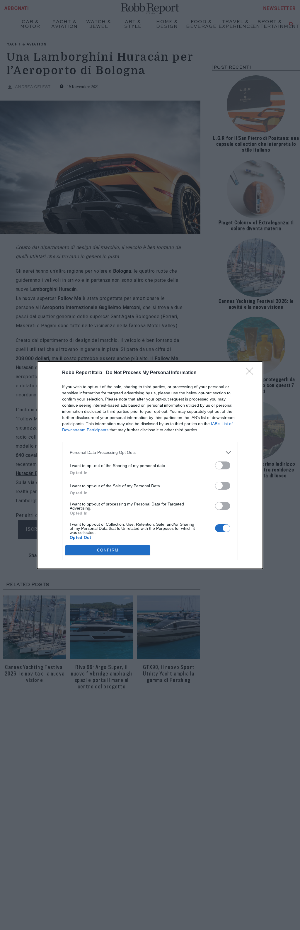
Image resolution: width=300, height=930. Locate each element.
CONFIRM (108, 550)
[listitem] (150, 452)
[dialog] (150, 465)
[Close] (251, 373)
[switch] (222, 465)
